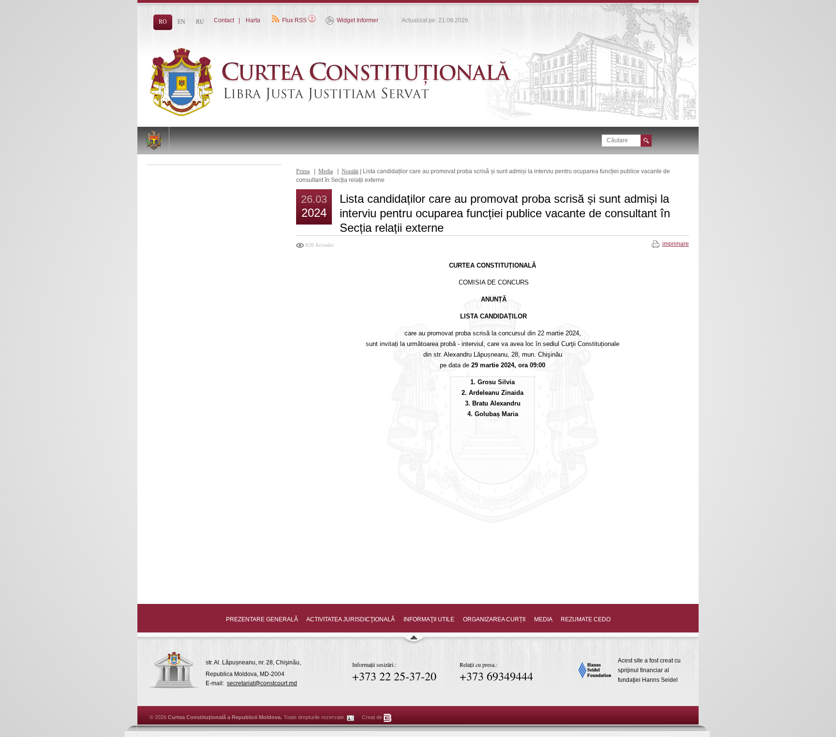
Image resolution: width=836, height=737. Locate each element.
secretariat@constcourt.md (262, 683)
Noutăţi (350, 171)
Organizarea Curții (494, 619)
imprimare (675, 244)
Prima (303, 171)
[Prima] (355, 114)
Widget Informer (357, 20)
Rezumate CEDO (586, 619)
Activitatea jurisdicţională (350, 619)
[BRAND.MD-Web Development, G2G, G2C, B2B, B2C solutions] (388, 717)
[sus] (413, 641)
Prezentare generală (262, 619)
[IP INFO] (351, 717)
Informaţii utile (428, 619)
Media (325, 171)
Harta (253, 20)
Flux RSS (294, 20)
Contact (224, 20)
